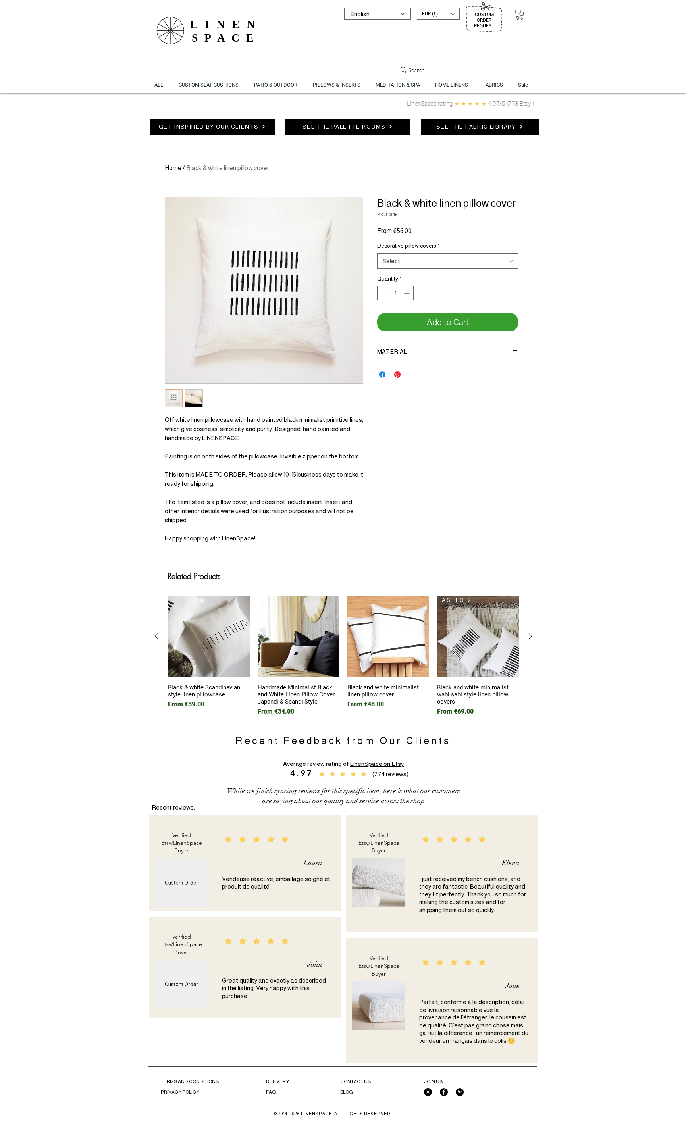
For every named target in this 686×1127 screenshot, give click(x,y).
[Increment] (407, 293)
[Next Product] (530, 636)
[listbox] (438, 14)
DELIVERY (277, 1081)
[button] (438, 14)
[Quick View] (209, 636)
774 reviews (390, 774)
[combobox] (447, 261)
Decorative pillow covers (408, 245)
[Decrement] (383, 293)
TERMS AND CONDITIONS (190, 1081)
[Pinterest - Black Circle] (460, 1092)
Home (173, 168)
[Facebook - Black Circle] (444, 1092)
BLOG (346, 1092)
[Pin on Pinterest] (397, 374)
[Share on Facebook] (382, 374)
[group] (343, 656)
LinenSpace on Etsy (377, 763)
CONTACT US (355, 1081)
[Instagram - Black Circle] (428, 1092)
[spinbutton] (395, 293)
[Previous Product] (156, 636)
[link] (520, 15)
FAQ (271, 1092)
